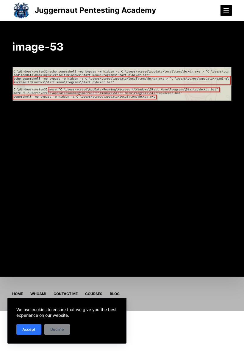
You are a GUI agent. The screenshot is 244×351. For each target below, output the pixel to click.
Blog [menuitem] (115, 294)
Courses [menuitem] (93, 294)
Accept (28, 329)
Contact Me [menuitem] (66, 294)
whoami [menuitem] (38, 294)
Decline (57, 329)
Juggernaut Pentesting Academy (95, 10)
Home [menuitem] (17, 294)
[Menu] (226, 10)
